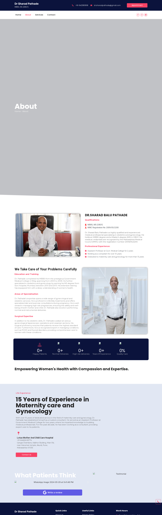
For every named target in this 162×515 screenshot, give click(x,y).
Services (39, 14)
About (28, 14)
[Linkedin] (145, 14)
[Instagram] (141, 14)
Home (18, 14)
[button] (17, 482)
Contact (51, 14)
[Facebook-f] (138, 14)
